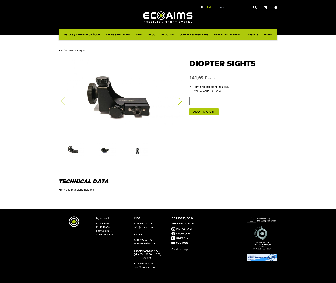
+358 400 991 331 (144, 223)
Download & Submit (228, 34)
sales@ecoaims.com (145, 243)
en (208, 7)
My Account (102, 218)
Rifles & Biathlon (118, 34)
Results (253, 34)
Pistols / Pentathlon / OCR (82, 34)
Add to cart (204, 111)
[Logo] (168, 17)
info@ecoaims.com (144, 227)
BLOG (151, 34)
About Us (167, 34)
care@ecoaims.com (144, 267)
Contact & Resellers (194, 34)
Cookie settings (180, 249)
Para (139, 34)
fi (202, 7)
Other (268, 34)
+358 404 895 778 (144, 263)
